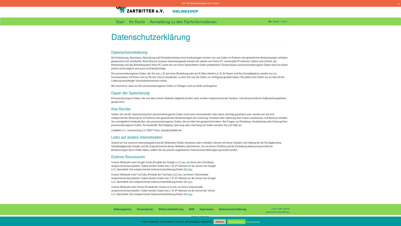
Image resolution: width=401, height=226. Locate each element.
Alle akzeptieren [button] (236, 221)
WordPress (283, 211)
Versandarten (145, 209)
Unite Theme (283, 208)
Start (120, 21)
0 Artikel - (278, 21)
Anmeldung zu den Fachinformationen (183, 21)
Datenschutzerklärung (232, 209)
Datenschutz (253, 221)
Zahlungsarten (122, 209)
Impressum (207, 209)
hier (190, 169)
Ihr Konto (137, 21)
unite (273, 208)
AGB (191, 209)
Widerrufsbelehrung (171, 209)
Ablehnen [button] (220, 221)
